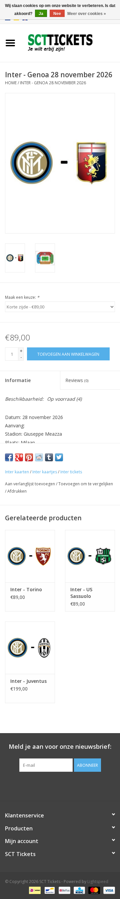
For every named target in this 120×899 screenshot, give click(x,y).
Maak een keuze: (22, 297)
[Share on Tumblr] (49, 457)
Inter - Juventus (28, 681)
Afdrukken (17, 491)
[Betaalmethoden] (34, 890)
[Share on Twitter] (59, 457)
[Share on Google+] (19, 457)
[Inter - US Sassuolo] (90, 556)
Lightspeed (97, 881)
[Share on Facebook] (9, 457)
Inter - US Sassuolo (81, 592)
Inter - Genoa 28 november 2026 (53, 83)
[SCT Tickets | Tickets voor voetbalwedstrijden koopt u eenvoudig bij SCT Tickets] (70, 42)
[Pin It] (29, 457)
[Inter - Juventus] (30, 648)
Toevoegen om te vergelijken (85, 484)
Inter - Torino (26, 589)
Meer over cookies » (86, 13)
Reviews (76, 380)
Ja (41, 13)
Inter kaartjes (44, 472)
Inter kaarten (17, 472)
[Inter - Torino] (30, 556)
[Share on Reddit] (39, 457)
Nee (57, 13)
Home (11, 83)
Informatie (18, 380)
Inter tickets (71, 472)
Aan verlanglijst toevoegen (30, 484)
